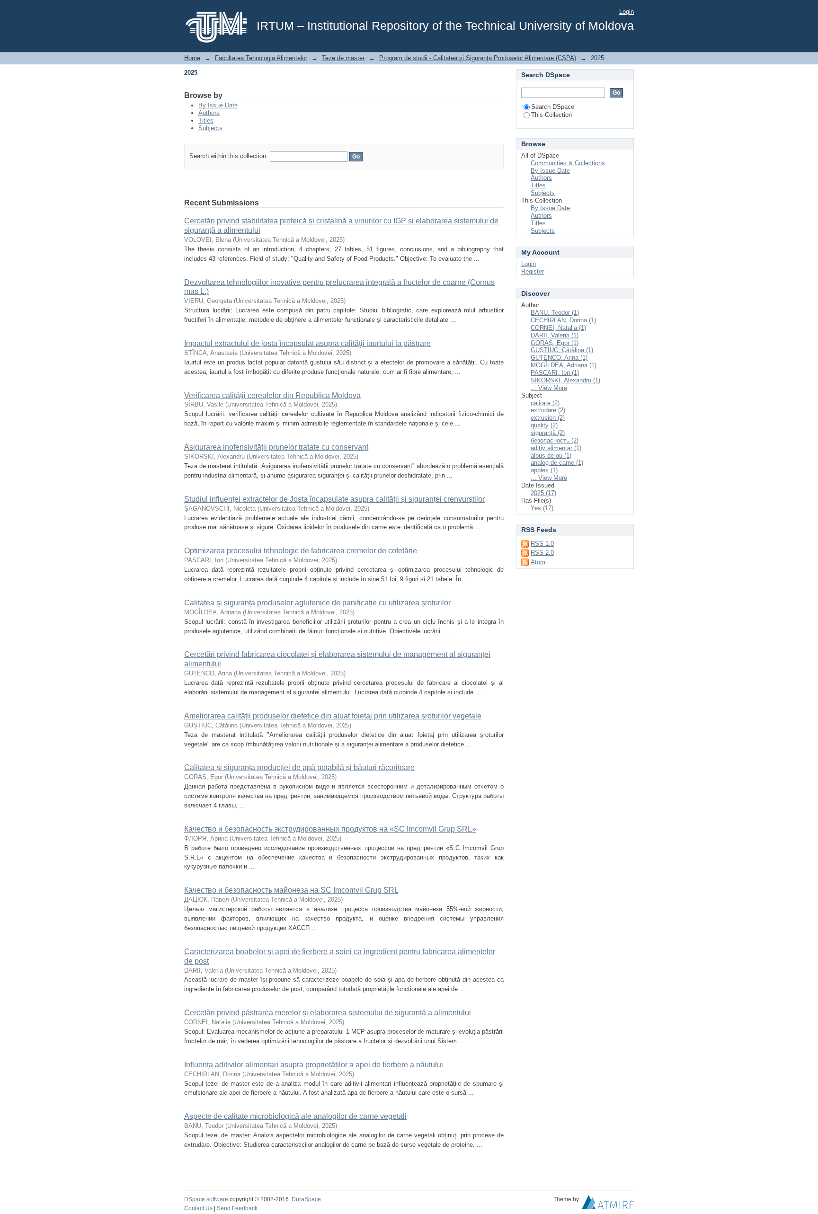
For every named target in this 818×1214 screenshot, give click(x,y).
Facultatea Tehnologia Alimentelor (261, 58)
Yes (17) (542, 508)
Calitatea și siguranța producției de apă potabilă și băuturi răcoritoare (299, 767)
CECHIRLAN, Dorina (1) (563, 320)
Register (532, 271)
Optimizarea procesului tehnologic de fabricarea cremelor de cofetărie (300, 551)
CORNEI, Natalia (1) (558, 327)
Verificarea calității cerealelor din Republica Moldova (272, 395)
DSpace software (206, 1199)
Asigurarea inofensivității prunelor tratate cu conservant (276, 447)
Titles (205, 120)
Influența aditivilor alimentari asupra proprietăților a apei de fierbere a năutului (313, 1065)
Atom (538, 562)
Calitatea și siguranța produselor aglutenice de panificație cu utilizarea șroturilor (317, 603)
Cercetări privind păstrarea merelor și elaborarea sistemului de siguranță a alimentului (327, 1013)
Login (626, 11)
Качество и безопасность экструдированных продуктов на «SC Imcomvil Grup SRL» (330, 829)
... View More (549, 387)
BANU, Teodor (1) (555, 312)
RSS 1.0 (542, 543)
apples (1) (544, 470)
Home (192, 58)
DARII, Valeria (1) (554, 335)
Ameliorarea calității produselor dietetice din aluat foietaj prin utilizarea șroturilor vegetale (332, 716)
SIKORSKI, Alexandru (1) (565, 380)
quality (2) (544, 425)
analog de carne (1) (557, 462)
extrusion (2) (548, 417)
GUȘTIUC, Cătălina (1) (562, 350)
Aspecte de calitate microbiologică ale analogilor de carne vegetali (295, 1116)
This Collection (551, 114)
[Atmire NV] (608, 1204)
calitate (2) (545, 403)
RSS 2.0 (542, 552)
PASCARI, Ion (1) (555, 372)
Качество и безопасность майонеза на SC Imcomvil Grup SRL (291, 890)
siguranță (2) (548, 432)
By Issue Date (218, 105)
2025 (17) (543, 492)
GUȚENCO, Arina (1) (559, 357)
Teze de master (343, 58)
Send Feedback (237, 1208)
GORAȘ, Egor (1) (554, 342)
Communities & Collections (568, 163)
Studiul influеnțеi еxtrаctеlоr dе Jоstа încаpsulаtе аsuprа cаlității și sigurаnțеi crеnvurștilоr (334, 499)
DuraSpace (306, 1199)
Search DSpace (552, 106)
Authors (209, 112)
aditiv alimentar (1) (556, 448)
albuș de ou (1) (551, 455)
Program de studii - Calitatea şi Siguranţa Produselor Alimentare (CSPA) (477, 58)
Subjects (210, 128)
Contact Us (198, 1208)
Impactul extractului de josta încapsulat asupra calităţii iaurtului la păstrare (307, 343)
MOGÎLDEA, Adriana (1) (563, 365)
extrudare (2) (548, 410)
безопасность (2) (554, 440)
